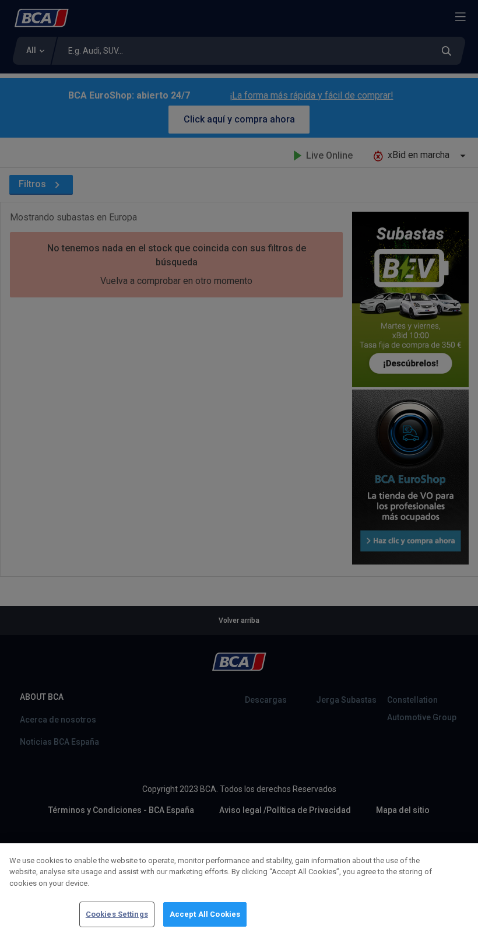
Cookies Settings (117, 914)
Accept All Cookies (205, 914)
